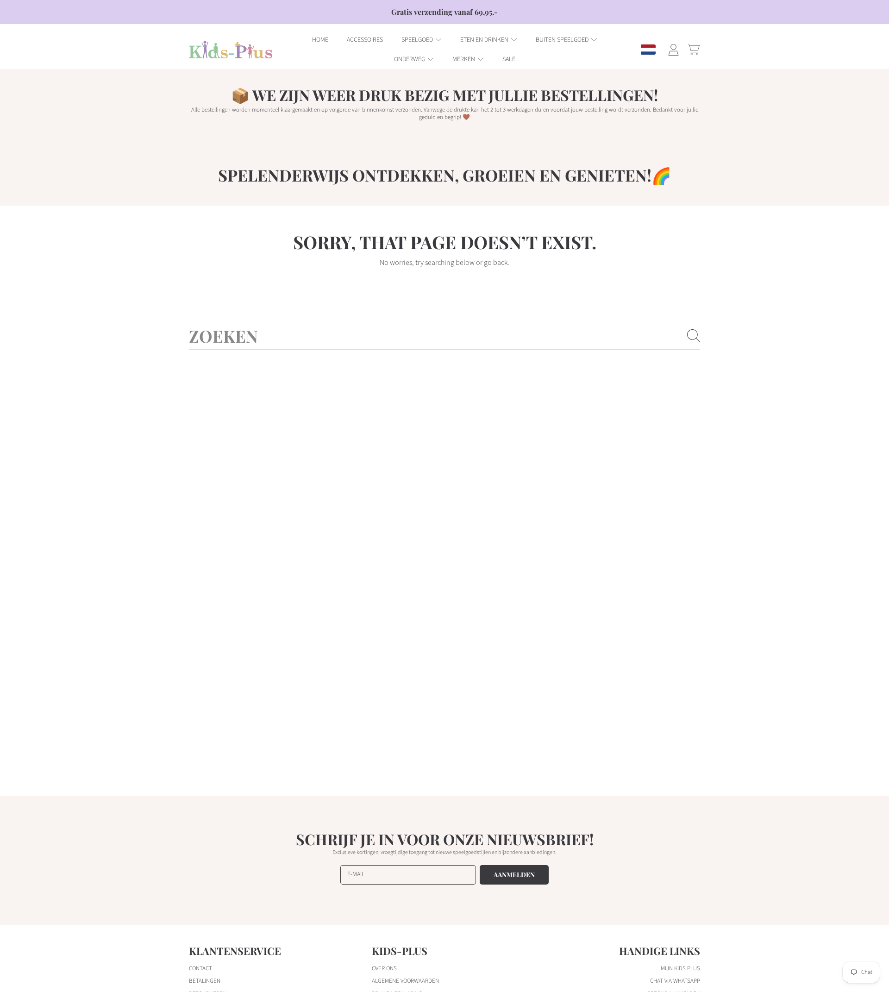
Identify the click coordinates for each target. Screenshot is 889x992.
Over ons (384, 968)
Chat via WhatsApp (675, 981)
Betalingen (204, 981)
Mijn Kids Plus (680, 968)
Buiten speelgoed (563, 39)
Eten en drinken (485, 39)
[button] (693, 49)
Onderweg (410, 59)
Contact (200, 968)
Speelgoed (417, 39)
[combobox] (444, 335)
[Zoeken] (693, 336)
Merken (464, 59)
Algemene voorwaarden (405, 981)
